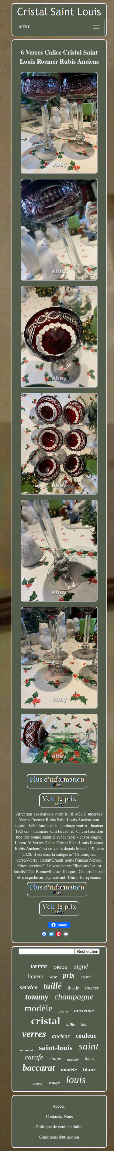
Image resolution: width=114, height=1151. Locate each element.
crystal (86, 977)
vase (53, 977)
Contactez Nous (59, 1116)
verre (38, 965)
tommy (36, 996)
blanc (89, 1069)
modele (69, 1069)
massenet (26, 1050)
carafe (34, 1057)
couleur (86, 1035)
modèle (38, 1008)
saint (88, 1046)
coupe (55, 1058)
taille (70, 1024)
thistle (73, 987)
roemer (92, 987)
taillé (52, 985)
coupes (38, 1083)
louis (76, 1079)
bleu (84, 1025)
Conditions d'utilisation (59, 1137)
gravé (63, 1011)
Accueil (59, 1106)
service (28, 987)
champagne (73, 996)
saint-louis (56, 1047)
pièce (61, 967)
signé (81, 966)
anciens (61, 1036)
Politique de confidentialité (59, 1126)
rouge (54, 1082)
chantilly (73, 1059)
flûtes (89, 1058)
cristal (45, 1021)
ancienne (84, 1010)
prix (69, 975)
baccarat (38, 1068)
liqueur (35, 976)
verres (34, 1033)
